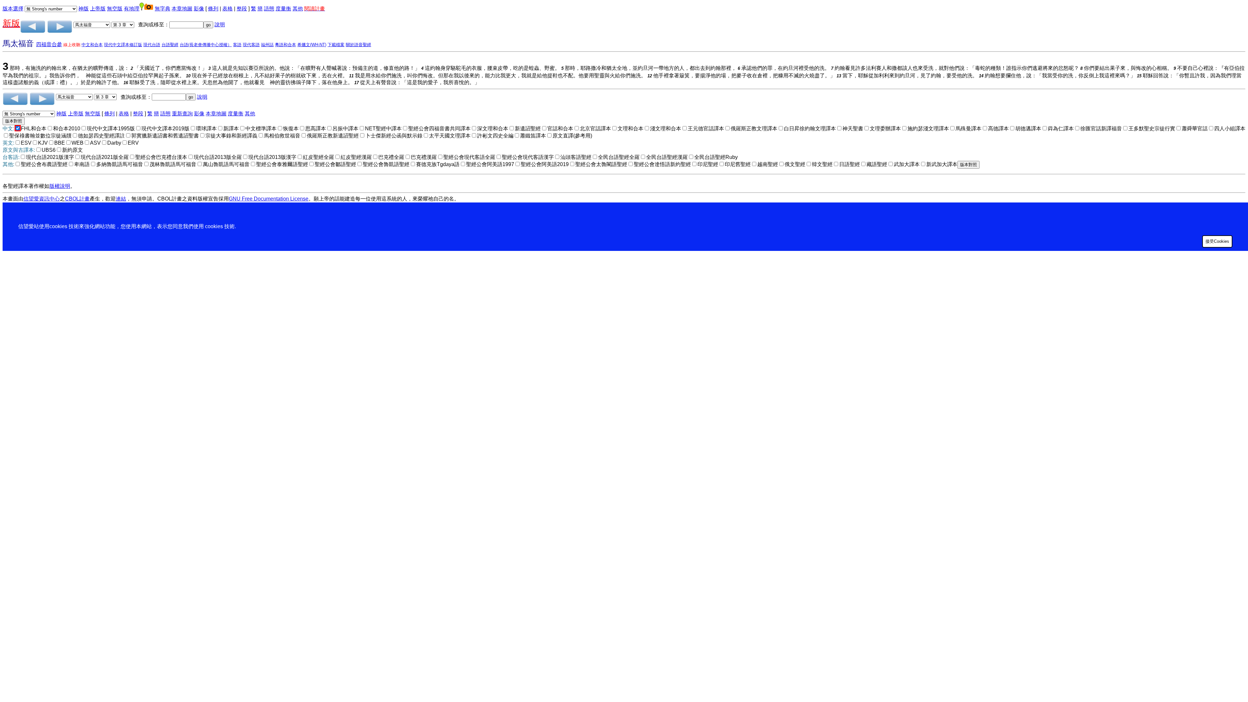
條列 (213, 8)
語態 (269, 8)
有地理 (131, 8)
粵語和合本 (285, 44)
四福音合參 (49, 44)
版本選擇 (13, 8)
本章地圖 (182, 8)
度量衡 (283, 8)
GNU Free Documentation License (268, 199)
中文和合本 (92, 44)
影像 (199, 8)
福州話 (267, 44)
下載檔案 (336, 44)
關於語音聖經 (358, 44)
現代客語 (251, 44)
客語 (237, 44)
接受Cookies (1217, 241)
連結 (121, 199)
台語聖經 (170, 44)
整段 (242, 8)
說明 (219, 24)
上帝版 (98, 8)
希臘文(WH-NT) (311, 44)
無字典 (162, 8)
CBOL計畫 (77, 199)
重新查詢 (182, 113)
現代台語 (151, 44)
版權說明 (59, 186)
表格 (227, 8)
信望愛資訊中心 (41, 199)
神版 (83, 8)
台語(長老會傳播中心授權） (206, 44)
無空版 (115, 8)
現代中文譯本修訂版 (123, 44)
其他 (297, 8)
